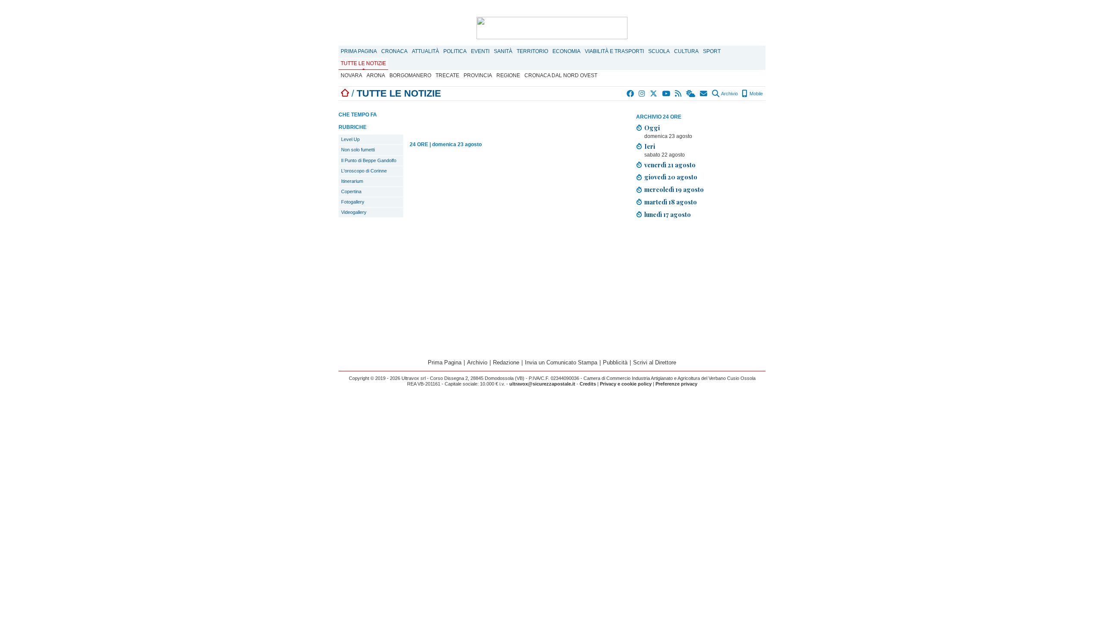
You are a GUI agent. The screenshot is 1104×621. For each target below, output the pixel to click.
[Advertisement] (700, 286)
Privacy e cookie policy (626, 383)
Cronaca (394, 51)
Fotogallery (352, 201)
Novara (351, 75)
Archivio (729, 93)
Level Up (350, 139)
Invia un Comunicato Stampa (561, 362)
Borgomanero (410, 75)
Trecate (447, 75)
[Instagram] (642, 93)
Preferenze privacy (676, 383)
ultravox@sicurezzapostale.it (542, 383)
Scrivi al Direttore (654, 362)
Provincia (478, 75)
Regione (508, 75)
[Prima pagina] (345, 93)
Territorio (532, 51)
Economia (566, 51)
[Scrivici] (704, 93)
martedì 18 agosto (670, 202)
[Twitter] (654, 93)
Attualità (425, 51)
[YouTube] (666, 93)
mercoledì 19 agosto (674, 189)
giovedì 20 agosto (670, 176)
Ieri (649, 146)
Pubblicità (615, 362)
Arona (376, 75)
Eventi (480, 51)
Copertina (351, 191)
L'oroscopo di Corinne (364, 170)
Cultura (686, 51)
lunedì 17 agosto (667, 214)
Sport (712, 51)
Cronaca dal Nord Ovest (560, 75)
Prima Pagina (359, 51)
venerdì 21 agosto (670, 164)
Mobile (755, 93)
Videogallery (354, 212)
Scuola (659, 51)
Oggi (652, 127)
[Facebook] (631, 93)
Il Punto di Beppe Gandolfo (368, 160)
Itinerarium (352, 181)
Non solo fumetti (358, 149)
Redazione (506, 362)
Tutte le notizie (363, 63)
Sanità (503, 51)
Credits (588, 383)
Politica (455, 51)
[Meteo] (691, 93)
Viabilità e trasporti (614, 51)
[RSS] (678, 93)
